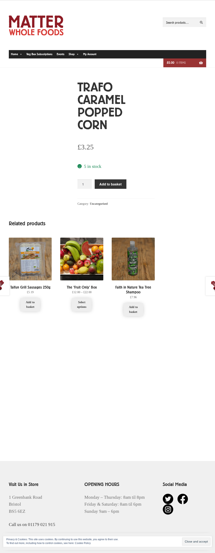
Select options (81, 305)
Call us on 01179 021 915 (32, 524)
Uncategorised (99, 203)
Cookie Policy (83, 543)
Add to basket (110, 184)
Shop (72, 54)
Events (60, 54)
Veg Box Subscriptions (39, 54)
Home (14, 54)
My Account (89, 54)
